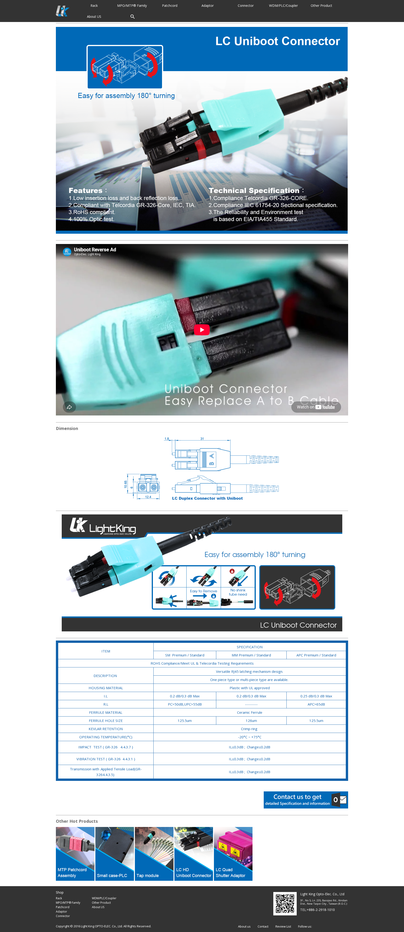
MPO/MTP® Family (68, 903)
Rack (59, 898)
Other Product (101, 903)
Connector (63, 916)
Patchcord (62, 907)
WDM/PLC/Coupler (104, 898)
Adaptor (61, 912)
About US (98, 907)
